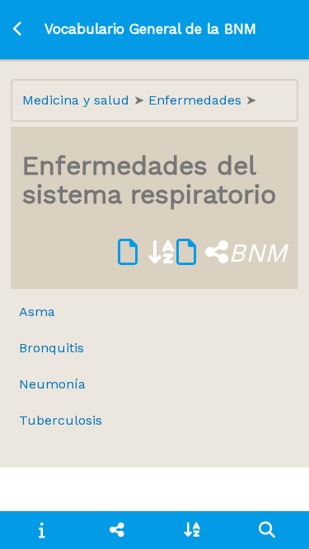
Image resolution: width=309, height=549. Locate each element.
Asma (37, 311)
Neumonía (52, 384)
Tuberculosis (60, 420)
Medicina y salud (77, 100)
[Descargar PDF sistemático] (202, 252)
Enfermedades (197, 100)
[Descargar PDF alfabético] (147, 252)
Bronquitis (51, 348)
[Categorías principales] (116, 530)
